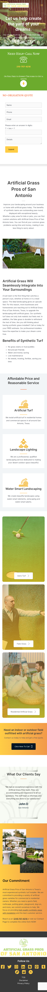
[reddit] (24, 972)
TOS (23, 977)
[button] (23, 575)
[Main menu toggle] (42, 5)
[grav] (17, 972)
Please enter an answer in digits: (19, 126)
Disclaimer (23, 980)
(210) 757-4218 (21, 919)
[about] (30, 972)
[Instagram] (16, 966)
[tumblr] (43, 966)
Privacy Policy (23, 983)
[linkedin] (23, 966)
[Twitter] (9, 966)
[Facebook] (2, 966)
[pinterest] (36, 966)
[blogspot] (30, 966)
